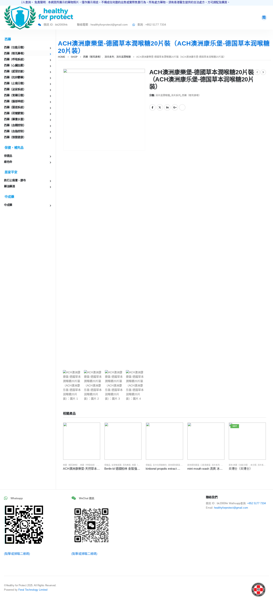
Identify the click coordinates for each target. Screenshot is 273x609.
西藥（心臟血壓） (15, 65)
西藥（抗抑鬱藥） (15, 77)
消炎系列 (176, 95)
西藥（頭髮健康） (15, 137)
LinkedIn (167, 107)
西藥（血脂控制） (15, 131)
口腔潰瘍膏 (205, 465)
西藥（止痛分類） (15, 83)
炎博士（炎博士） (240, 468)
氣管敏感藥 (117, 465)
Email (182, 107)
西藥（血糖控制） (15, 125)
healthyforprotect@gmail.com (231, 507)
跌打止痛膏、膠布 (15, 180)
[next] (263, 72)
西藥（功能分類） (140, 465)
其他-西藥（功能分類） (239, 465)
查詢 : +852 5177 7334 (151, 24)
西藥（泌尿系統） (15, 89)
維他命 (8, 161)
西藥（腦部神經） (15, 101)
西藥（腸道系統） (15, 107)
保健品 (107, 465)
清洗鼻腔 (127, 465)
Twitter (160, 107)
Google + (175, 107)
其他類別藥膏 (174, 465)
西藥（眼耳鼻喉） (191, 95)
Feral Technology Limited (32, 589)
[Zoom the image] (20, 7)
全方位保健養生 (160, 465)
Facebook (152, 107)
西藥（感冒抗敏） (15, 71)
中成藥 (8, 204)
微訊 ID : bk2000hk (56, 24)
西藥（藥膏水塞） (15, 119)
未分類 (253, 465)
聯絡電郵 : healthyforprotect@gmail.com (102, 24)
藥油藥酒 (9, 186)
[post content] (81, 441)
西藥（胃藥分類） (15, 95)
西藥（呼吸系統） (88, 465)
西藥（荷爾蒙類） (15, 113)
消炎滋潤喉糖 (162, 95)
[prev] (257, 72)
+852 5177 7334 (256, 503)
